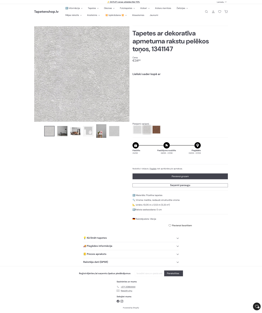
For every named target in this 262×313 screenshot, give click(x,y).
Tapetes (92, 8)
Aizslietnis (92, 15)
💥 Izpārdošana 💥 (115, 15)
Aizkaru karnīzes (163, 8)
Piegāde (153, 169)
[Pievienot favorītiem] (224, 83)
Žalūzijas (181, 8)
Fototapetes (126, 8)
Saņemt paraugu (180, 185)
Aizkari (144, 8)
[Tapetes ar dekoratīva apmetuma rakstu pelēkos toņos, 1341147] (180, 87)
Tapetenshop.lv (46, 12)
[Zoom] (81, 74)
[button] (137, 130)
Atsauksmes (138, 15)
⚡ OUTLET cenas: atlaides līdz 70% (123, 2)
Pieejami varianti (141, 123)
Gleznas (108, 8)
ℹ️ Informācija (72, 8)
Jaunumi (154, 15)
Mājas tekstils (72, 15)
